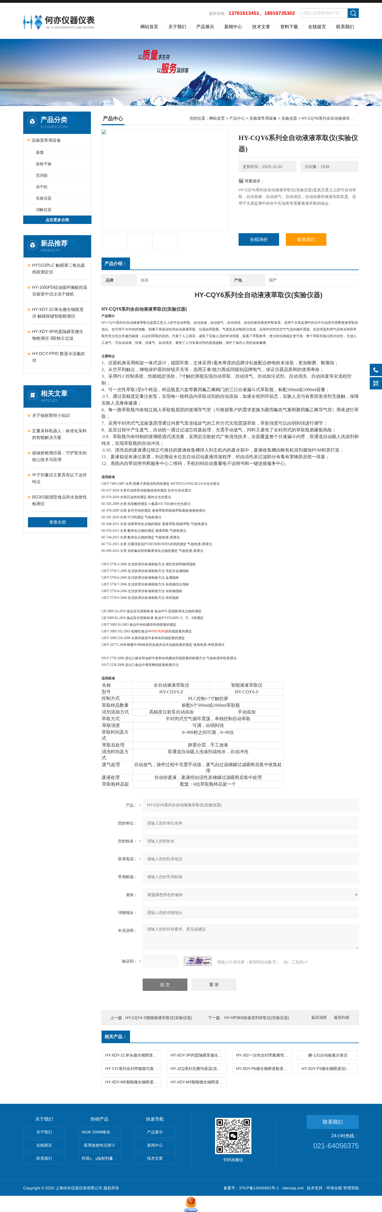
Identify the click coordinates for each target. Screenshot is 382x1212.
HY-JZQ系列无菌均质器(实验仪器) (199, 1068)
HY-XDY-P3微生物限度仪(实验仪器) (329, 1068)
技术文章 (261, 26)
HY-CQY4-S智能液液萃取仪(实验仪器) (158, 1017)
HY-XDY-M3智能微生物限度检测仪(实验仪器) (199, 1082)
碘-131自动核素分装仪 (328, 1055)
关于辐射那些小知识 (51, 415)
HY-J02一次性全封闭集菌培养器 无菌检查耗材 (264, 1055)
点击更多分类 (57, 220)
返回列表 (342, 1017)
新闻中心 (233, 26)
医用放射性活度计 (99, 1145)
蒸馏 (40, 152)
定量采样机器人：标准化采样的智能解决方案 (59, 434)
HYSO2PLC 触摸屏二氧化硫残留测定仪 (58, 268)
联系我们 (345, 26)
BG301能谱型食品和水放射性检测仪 (59, 500)
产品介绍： (116, 263)
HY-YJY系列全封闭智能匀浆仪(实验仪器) (133, 1068)
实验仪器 (43, 198)
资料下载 (289, 26)
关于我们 (177, 26)
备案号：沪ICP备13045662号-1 (251, 1188)
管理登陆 (351, 1188)
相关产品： (116, 1036)
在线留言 (317, 26)
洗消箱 (42, 175)
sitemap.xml (292, 1188)
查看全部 (57, 522)
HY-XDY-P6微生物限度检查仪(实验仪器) (264, 1068)
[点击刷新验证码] (198, 961)
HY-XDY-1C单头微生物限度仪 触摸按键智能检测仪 (58, 312)
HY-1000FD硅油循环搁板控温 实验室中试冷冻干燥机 (59, 290)
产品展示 (205, 26)
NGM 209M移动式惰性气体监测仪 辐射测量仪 (101, 1132)
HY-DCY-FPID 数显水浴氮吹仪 (58, 357)
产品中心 (237, 118)
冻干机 (42, 187)
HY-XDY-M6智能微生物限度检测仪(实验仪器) (133, 1082)
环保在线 (334, 1188)
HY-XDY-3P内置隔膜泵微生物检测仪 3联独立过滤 (57, 335)
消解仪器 (43, 209)
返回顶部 (319, 1017)
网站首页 (149, 26)
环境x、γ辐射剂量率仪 (101, 1158)
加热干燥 (43, 164)
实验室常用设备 (46, 140)
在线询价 (259, 239)
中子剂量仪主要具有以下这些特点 (59, 478)
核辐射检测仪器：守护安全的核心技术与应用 (59, 456)
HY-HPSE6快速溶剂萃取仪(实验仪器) (256, 1017)
